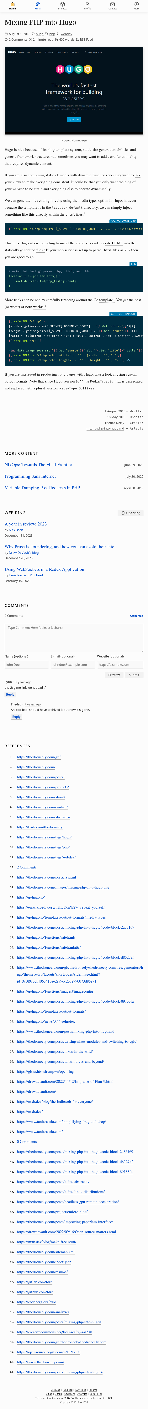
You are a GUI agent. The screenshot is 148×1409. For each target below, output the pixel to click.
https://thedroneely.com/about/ (41, 796)
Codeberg (69, 1394)
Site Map (55, 1389)
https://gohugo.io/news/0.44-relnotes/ (46, 1021)
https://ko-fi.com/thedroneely (40, 827)
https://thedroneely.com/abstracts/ (43, 817)
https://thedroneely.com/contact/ (42, 807)
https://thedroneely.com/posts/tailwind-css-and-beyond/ (60, 1061)
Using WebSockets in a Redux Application (44, 569)
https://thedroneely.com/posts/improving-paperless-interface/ (65, 1221)
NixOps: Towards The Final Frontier (38, 464)
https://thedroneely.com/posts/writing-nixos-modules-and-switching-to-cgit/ (77, 1041)
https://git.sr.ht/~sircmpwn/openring (45, 1071)
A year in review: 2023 (26, 524)
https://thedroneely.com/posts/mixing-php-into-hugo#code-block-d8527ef (75, 1161)
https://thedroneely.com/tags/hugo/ (44, 837)
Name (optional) (16, 656)
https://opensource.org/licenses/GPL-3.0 (48, 1351)
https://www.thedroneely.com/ (40, 1361)
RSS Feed (86, 39)
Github (58, 1394)
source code (86, 1398)
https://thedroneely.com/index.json (44, 1261)
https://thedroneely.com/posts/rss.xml (46, 877)
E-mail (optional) (63, 656)
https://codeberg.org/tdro (36, 1301)
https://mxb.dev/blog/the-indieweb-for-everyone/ (55, 1101)
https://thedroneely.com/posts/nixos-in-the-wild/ (55, 1051)
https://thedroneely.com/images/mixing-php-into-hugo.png (63, 887)
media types (87, 200)
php (52, 34)
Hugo (9, 149)
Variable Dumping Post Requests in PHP (42, 487)
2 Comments (18, 39)
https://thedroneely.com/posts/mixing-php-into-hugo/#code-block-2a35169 (75, 927)
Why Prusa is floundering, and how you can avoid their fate (59, 546)
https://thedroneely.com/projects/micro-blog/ (52, 1211)
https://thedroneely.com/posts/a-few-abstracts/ (53, 1181)
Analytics (82, 1394)
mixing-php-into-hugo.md (105, 428)
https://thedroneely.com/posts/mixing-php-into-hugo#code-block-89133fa (75, 1171)
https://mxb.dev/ (30, 1111)
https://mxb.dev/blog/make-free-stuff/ (46, 1241)
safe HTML (114, 242)
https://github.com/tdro (35, 1291)
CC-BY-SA (68, 1398)
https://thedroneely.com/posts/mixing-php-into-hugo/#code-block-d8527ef (75, 957)
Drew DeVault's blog (24, 553)
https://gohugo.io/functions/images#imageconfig (55, 991)
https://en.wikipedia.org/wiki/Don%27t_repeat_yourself (61, 907)
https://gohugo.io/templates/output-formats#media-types (61, 917)
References (17, 745)
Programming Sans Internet (30, 476)
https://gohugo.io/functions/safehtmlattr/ (49, 947)
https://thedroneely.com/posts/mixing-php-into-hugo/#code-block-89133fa (75, 1001)
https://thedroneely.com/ (36, 766)
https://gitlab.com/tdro (34, 1281)
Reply (10, 694)
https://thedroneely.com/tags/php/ (43, 847)
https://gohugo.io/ (31, 897)
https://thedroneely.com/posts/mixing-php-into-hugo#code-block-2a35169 (75, 1151)
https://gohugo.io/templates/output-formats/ (51, 1011)
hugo (40, 34)
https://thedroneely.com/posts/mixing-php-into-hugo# (59, 1321)
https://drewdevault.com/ (36, 1091)
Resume (93, 1389)
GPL (110, 1398)
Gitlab (49, 1394)
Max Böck (16, 530)
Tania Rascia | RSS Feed (26, 575)
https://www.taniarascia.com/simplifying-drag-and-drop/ (61, 1121)
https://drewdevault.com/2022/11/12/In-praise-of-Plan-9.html (65, 1081)
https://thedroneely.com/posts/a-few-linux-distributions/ (61, 1191)
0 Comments (27, 1141)
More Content (21, 453)
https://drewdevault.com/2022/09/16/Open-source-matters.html (66, 1231)
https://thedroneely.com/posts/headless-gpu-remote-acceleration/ (68, 1201)
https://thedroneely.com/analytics (43, 1311)
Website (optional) (110, 656)
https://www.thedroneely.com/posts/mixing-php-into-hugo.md (65, 1031)
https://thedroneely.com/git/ (39, 756)
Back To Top (96, 1394)
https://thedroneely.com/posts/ (41, 776)
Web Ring (15, 512)
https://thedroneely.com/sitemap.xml (46, 1251)
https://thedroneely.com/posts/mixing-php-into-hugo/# (60, 1372)
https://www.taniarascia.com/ (40, 1131)
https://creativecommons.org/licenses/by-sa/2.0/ (54, 1331)
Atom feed (136, 616)
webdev (66, 34)
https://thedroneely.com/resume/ (42, 1271)
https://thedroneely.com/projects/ (43, 786)
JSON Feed (80, 1389)
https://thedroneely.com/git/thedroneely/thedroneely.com (61, 1341)
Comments (17, 605)
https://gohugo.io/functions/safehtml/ (46, 937)
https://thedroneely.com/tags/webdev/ (46, 857)
